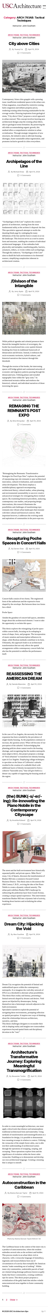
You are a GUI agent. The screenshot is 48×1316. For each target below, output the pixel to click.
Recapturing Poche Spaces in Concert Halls (24, 540)
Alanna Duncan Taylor (18, 1193)
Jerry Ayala (18, 291)
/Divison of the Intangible (24, 283)
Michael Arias (18, 172)
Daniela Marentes (19, 684)
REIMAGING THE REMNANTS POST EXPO (24, 411)
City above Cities (24, 43)
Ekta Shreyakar (19, 421)
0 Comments (25, 53)
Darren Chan (19, 549)
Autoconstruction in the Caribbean (24, 1185)
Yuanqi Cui (19, 49)
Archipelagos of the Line (24, 163)
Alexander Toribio (19, 1076)
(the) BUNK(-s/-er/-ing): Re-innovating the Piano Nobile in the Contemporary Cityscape (24, 805)
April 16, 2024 (33, 49)
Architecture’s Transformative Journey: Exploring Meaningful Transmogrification (24, 1061)
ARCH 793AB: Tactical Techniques (24, 35)
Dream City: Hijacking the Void (24, 926)
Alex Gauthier (18, 934)
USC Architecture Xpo (18, 1311)
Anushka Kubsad (18, 820)
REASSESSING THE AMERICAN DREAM (24, 676)
